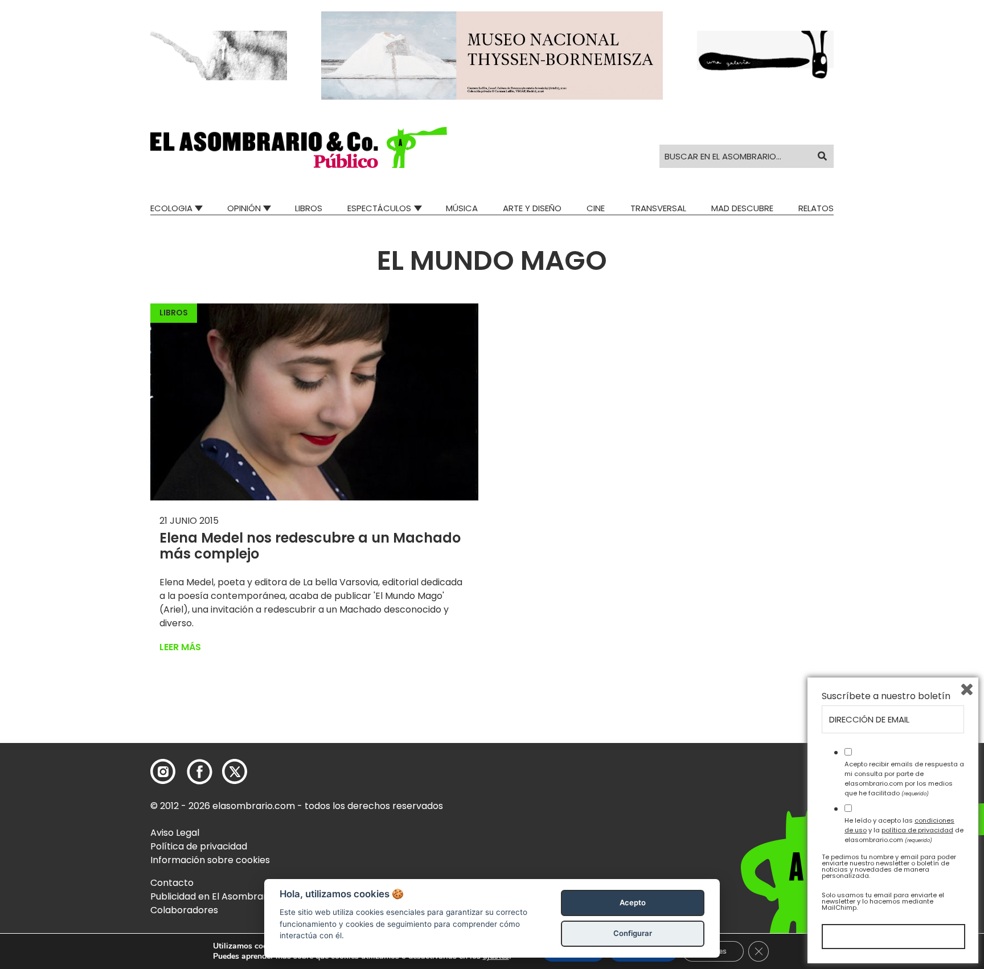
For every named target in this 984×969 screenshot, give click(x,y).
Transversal (658, 208)
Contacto (172, 882)
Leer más (180, 647)
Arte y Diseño (532, 208)
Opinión (244, 208)
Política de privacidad (198, 846)
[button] (298, 147)
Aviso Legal (174, 832)
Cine (596, 208)
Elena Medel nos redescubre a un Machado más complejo (310, 546)
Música (462, 208)
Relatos (816, 208)
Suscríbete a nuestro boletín (886, 696)
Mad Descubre (742, 208)
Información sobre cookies (210, 860)
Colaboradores (184, 910)
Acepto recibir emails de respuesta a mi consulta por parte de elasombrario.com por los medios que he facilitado (904, 778)
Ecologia (171, 208)
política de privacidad (917, 830)
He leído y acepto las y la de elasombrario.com (904, 830)
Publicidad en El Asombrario (212, 896)
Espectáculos (379, 208)
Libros (308, 208)
